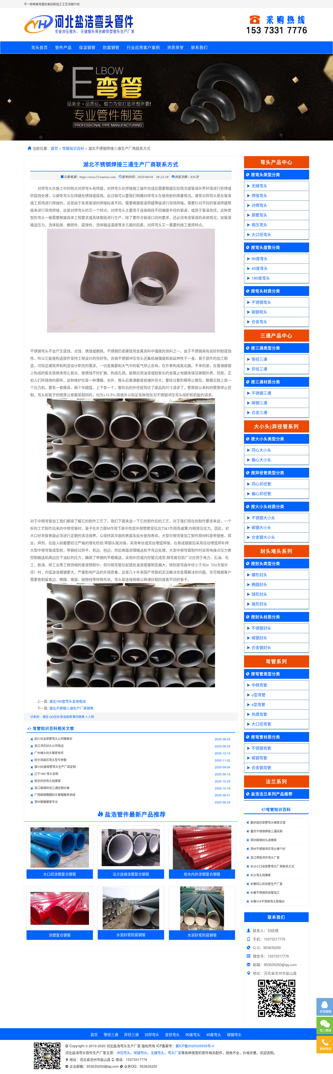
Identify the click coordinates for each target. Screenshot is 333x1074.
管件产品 (63, 47)
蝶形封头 (259, 574)
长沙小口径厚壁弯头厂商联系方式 (272, 866)
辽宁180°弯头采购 (46, 774)
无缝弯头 (259, 185)
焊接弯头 (259, 195)
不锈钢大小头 (263, 517)
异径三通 (259, 369)
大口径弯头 (261, 234)
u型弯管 (258, 694)
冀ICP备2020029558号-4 (195, 1045)
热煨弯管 (259, 714)
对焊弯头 (259, 205)
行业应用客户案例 (143, 47)
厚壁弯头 (259, 215)
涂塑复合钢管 (60, 934)
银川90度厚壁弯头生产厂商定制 (55, 766)
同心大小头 (261, 450)
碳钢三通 (259, 402)
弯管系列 (276, 661)
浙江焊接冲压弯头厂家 (265, 857)
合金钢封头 (261, 647)
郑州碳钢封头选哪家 (263, 840)
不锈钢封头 (261, 628)
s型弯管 (258, 704)
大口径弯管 (261, 724)
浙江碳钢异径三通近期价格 (51, 788)
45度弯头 (260, 268)
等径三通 (259, 359)
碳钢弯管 (259, 758)
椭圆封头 (259, 584)
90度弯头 (260, 258)
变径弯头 (172, 1034)
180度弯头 (261, 278)
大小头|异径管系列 (276, 426)
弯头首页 (39, 47)
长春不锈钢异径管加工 (265, 892)
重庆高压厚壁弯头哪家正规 (267, 822)
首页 (54, 148)
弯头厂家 (174, 1052)
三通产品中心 (276, 335)
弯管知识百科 (73, 148)
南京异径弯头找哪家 (47, 781)
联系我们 (199, 47)
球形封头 (259, 594)
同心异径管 (261, 484)
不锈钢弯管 (261, 748)
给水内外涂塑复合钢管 (202, 873)
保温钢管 (87, 47)
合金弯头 (259, 321)
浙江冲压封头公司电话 (49, 746)
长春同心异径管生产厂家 (266, 884)
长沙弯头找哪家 (260, 875)
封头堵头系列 (276, 551)
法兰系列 (276, 781)
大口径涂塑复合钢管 (59, 873)
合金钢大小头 (263, 537)
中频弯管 (259, 685)
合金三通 (259, 412)
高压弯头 (259, 224)
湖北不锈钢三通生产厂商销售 (71, 708)
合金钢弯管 (261, 767)
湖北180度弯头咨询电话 (67, 701)
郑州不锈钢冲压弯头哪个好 (267, 849)
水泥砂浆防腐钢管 (131, 934)
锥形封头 (259, 604)
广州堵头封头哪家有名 (49, 753)
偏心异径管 (261, 493)
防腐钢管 (111, 47)
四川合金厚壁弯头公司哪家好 (53, 738)
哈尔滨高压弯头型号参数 (50, 760)
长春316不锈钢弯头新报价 (267, 901)
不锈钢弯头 (261, 302)
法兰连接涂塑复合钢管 (131, 873)
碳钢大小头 (261, 527)
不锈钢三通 (261, 393)
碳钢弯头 (259, 312)
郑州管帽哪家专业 (46, 802)
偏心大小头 (261, 459)
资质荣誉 (175, 47)
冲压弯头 (123, 1052)
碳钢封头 (259, 638)
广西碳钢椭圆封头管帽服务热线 (54, 794)
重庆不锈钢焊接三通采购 (266, 831)
